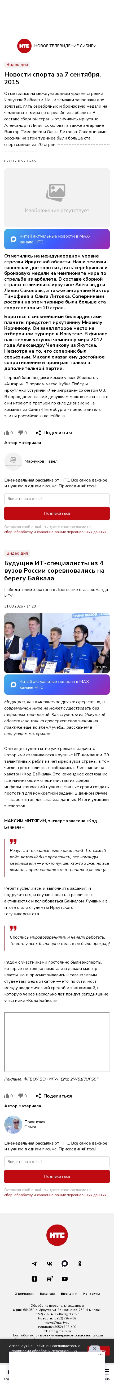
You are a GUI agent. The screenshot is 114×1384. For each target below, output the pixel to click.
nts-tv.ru (97, 1335)
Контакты (91, 1294)
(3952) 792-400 (64, 1327)
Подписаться (57, 513)
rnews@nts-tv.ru (57, 1322)
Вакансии (47, 1294)
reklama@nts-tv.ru (57, 1331)
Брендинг (69, 1294)
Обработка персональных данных (57, 1305)
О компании (24, 1294)
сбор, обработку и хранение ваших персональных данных (55, 531)
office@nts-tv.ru (69, 1314)
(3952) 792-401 (44, 1314)
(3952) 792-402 (65, 1318)
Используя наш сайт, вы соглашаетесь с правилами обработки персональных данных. (44, 1350)
